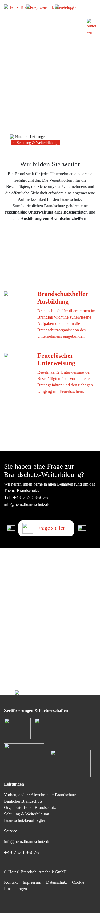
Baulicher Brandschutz (23, 801)
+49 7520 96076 (30, 497)
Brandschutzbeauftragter (24, 820)
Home (19, 137)
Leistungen (38, 137)
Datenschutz (56, 882)
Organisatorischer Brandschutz (30, 807)
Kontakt (11, 882)
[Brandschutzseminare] (91, 26)
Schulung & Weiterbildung (37, 142)
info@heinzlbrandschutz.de (27, 504)
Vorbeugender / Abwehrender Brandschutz (40, 795)
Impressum (32, 882)
